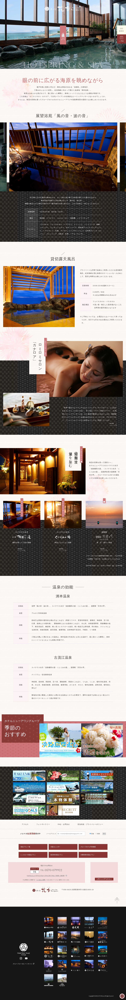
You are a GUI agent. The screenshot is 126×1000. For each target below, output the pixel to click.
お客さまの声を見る (104, 879)
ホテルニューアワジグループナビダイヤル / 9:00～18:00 (45, 875)
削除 (98, 833)
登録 (92, 833)
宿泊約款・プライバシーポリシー (90, 824)
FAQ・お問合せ (64, 824)
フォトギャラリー (43, 824)
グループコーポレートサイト (23, 964)
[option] (60, 740)
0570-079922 (51, 870)
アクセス (25, 824)
